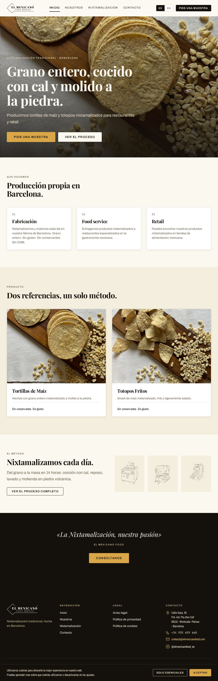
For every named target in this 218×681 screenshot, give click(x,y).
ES (160, 8)
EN (169, 8)
